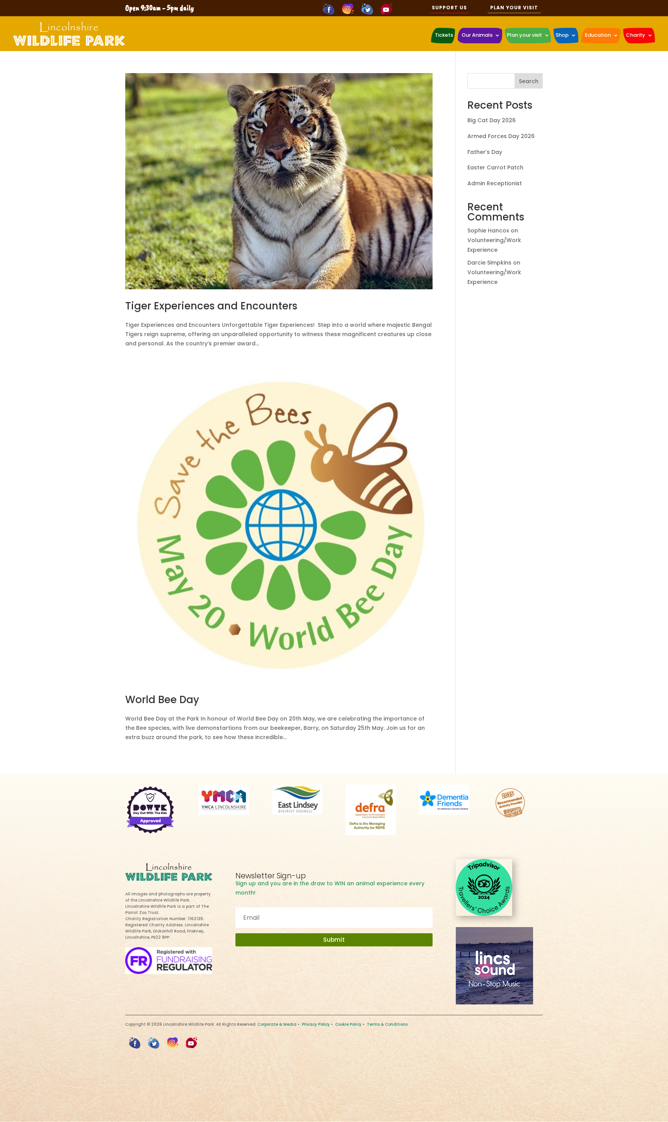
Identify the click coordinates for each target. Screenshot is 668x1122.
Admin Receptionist (494, 183)
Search (528, 81)
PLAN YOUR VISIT (514, 7)
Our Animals (477, 35)
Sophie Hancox (488, 230)
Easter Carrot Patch (495, 167)
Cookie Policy (348, 1024)
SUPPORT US (449, 7)
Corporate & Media (277, 1024)
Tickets (444, 35)
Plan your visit (524, 35)
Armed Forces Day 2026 (501, 136)
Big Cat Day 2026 (491, 120)
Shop (562, 35)
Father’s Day (484, 152)
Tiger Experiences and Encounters (211, 306)
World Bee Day (162, 700)
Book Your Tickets (334, 1106)
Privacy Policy (316, 1024)
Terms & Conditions (387, 1024)
